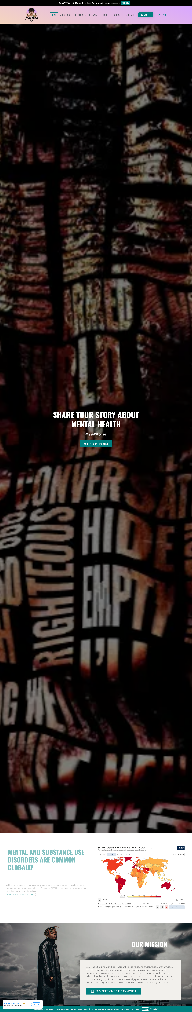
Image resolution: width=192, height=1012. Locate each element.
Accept (145, 1009)
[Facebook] (164, 14)
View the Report (96, 439)
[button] (2, 428)
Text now (125, 3)
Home (54, 15)
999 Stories (79, 15)
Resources (116, 15)
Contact (130, 15)
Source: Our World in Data (21, 894)
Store (105, 15)
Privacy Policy (154, 1009)
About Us (65, 15)
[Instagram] (159, 14)
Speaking (93, 15)
